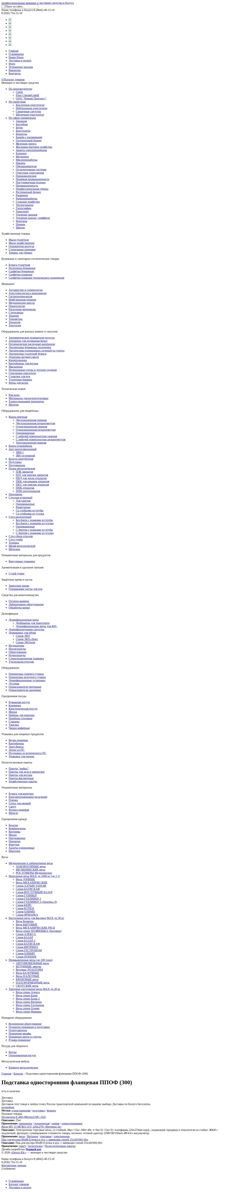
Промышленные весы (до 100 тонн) (30, 959)
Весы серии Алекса (28, 992)
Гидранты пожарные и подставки (29, 1027)
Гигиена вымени (19, 601)
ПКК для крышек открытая (32, 481)
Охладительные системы (31, 169)
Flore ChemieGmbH (27, 95)
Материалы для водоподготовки (28, 398)
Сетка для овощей (20, 803)
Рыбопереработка (26, 198)
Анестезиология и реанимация (27, 293)
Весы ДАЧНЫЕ (25, 879)
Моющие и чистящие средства (20, 82)
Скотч (12, 806)
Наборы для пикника (21, 715)
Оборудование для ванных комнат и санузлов (29, 331)
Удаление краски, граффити (33, 217)
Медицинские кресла (22, 302)
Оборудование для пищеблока (19, 410)
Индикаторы (16, 645)
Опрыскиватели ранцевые (25, 690)
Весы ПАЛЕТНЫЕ (27, 976)
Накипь (20, 163)
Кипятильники (18, 360)
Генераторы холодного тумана (27, 677)
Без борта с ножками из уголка (35, 523)
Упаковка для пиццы (21, 756)
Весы (4, 857)
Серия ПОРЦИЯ (26, 956)
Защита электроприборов (31, 150)
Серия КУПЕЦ (25, 908)
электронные (62, 1136)
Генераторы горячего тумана (26, 673)
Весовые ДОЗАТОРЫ (29, 969)
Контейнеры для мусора (23, 363)
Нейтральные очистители (31, 108)
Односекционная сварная (31, 426)
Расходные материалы (22, 309)
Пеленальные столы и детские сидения (33, 369)
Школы (20, 227)
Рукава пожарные (19, 1039)
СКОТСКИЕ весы (27, 985)
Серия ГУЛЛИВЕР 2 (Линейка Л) (36, 901)
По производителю (20, 88)
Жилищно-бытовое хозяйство (34, 146)
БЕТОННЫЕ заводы (28, 966)
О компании (16, 54)
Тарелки (14, 724)
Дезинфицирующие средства (26, 629)
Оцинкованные (25, 432)
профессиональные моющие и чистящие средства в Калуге (37, 2)
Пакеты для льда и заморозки (27, 771)
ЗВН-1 (20, 452)
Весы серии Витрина (29, 1001)
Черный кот (33, 1149)
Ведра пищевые (18, 740)
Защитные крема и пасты (16, 579)
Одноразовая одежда (14, 819)
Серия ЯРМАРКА (27, 914)
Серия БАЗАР (24, 937)
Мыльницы (16, 366)
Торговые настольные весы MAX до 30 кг (34, 989)
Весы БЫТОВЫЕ (26, 924)
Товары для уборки (20, 252)
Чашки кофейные (19, 728)
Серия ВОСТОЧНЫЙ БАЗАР (34, 892)
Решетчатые (23, 507)
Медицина (22, 156)
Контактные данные (13, 1165)
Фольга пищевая (19, 809)
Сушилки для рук (19, 376)
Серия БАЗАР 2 (25, 940)
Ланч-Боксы (16, 746)
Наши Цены (16, 57)
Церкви (20, 224)
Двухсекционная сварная (31, 420)
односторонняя (21, 1110)
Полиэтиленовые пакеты (16, 762)
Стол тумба (16, 539)
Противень (15, 494)
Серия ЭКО (23, 635)
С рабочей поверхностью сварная (36, 436)
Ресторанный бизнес (28, 192)
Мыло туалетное (19, 239)
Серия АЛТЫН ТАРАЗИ (31, 885)
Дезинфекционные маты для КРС (36, 626)
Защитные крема (19, 585)
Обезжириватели (26, 166)
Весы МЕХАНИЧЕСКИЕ (31, 882)
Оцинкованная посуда (22, 1055)
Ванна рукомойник (20, 445)
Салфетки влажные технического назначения (36, 277)
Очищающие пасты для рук (25, 588)
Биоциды (21, 134)
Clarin (19, 92)
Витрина (32, 1136)
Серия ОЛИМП (25, 911)
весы (22, 1136)
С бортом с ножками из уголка (35, 533)
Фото (12, 63)
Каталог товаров (19, 1184)
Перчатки (14, 841)
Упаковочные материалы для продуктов (25, 555)
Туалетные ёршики (20, 379)
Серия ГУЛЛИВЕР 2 (28, 898)
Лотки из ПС (17, 749)
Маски (13, 834)
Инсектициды (17, 648)
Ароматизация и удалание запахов (22, 567)
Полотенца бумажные (22, 268)
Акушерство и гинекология (25, 289)
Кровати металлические (23, 1067)
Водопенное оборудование (25, 1023)
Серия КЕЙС (24, 905)
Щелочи (14, 404)
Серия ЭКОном (25, 642)
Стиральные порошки (22, 249)
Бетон (19, 127)
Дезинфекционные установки (27, 680)
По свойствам (17, 101)
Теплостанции (24, 204)
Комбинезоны (17, 828)
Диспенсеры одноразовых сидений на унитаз (36, 350)
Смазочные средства (28, 111)
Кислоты (14, 394)
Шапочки (14, 851)
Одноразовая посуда (13, 696)
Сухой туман (16, 573)
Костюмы (14, 831)
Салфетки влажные (20, 274)
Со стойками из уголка (30, 513)
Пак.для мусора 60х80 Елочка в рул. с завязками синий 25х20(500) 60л (44, 1139)
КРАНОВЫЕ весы (27, 979)
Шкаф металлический (22, 545)
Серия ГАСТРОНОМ (29, 950)
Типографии (23, 208)
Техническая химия (13, 388)
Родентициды (17, 655)
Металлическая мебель (15, 1061)
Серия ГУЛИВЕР (26, 895)
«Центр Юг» (18, 1152)
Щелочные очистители (30, 114)
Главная (13, 50)
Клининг (21, 153)
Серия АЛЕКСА (26, 934)
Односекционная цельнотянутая (36, 429)
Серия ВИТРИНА (27, 947)
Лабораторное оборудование (26, 604)
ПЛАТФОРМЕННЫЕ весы (32, 982)
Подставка (15, 462)
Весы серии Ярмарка (29, 1011)
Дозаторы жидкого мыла (24, 356)
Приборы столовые (20, 718)
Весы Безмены (25, 921)
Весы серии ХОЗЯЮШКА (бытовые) (38, 930)
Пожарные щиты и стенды (25, 1036)
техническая (41, 1123)
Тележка (14, 542)
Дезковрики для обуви (22, 632)
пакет (22, 1146)
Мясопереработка (26, 159)
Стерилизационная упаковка (26, 658)
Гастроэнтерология (20, 296)
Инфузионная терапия (22, 299)
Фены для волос (18, 382)
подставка (38, 1110)
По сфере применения (22, 117)
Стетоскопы (16, 312)
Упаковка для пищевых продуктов (22, 734)
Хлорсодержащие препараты (26, 401)
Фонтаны (21, 221)
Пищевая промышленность (32, 179)
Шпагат (13, 813)
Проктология (17, 306)
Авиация (21, 121)
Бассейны (22, 124)
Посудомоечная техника (30, 182)
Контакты (15, 73)
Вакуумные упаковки (22, 561)
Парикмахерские (26, 175)
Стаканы (14, 721)
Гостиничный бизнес (29, 140)
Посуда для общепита (14, 1046)
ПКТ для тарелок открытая (32, 484)
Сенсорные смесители (22, 373)
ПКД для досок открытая (31, 478)
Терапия (14, 315)
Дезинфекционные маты (24, 619)
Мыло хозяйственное (21, 242)
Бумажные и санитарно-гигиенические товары (30, 258)
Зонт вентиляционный (22, 449)
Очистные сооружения (30, 172)
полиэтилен (35, 1146)
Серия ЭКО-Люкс (27, 639)
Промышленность (27, 185)
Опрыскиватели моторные (25, 686)
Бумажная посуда (19, 702)
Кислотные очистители (30, 104)
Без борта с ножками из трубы (34, 520)
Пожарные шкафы (20, 1033)
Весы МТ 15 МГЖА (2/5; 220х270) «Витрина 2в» (31, 1126)
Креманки (15, 705)
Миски (13, 711)
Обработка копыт (19, 607)
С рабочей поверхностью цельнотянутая (40, 439)
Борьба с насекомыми (29, 137)
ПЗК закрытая (24, 471)
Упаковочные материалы (16, 787)
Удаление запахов (26, 214)
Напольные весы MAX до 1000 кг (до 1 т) (34, 876)
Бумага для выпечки (21, 793)
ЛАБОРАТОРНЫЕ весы (31, 866)
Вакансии (15, 70)
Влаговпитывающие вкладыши (28, 796)
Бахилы (13, 825)
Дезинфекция (9, 613)
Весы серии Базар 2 (28, 998)
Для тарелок (23, 500)
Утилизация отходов (21, 661)
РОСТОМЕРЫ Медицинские (34, 872)
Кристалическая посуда (23, 708)
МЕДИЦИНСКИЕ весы (30, 869)
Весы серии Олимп (28, 1008)
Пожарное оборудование (16, 1017)
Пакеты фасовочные (21, 778)
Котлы (13, 1052)
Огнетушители (18, 1030)
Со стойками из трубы (29, 510)
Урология (14, 322)
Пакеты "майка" (19, 768)
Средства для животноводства (20, 595)
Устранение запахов (21, 66)
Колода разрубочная (21, 458)
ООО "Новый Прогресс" (31, 98)
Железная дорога (26, 143)
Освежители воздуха (21, 246)
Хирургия (15, 325)
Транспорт (22, 211)
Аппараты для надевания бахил (28, 340)
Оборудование (17, 652)
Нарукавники (17, 838)
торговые (46, 1136)
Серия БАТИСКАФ (28, 889)
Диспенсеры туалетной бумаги (28, 353)
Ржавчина (22, 195)
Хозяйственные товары (15, 233)
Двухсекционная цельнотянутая (35, 423)
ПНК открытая (25, 487)
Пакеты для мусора (20, 775)
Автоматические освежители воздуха (32, 337)
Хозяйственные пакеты (23, 781)
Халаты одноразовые (21, 847)
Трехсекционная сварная (31, 442)
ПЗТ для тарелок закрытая (32, 474)
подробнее (7, 1107)
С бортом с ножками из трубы (34, 529)
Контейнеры (16, 743)
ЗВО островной (25, 455)
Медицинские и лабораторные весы (31, 863)
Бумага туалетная (19, 264)
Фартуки (14, 844)
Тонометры (15, 318)
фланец (51, 1110)
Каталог (18, 1073)
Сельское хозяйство (28, 201)
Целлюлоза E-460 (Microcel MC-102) (23, 1117)
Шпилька (14, 549)
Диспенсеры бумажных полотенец (30, 347)
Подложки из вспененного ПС (27, 753)
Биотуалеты (23, 130)
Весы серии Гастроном (30, 1005)
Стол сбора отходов (21, 536)
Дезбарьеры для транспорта (33, 623)
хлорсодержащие (71, 1123)
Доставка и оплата (20, 60)
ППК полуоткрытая (28, 491)
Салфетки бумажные (21, 271)
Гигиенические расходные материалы (32, 344)
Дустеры (14, 683)
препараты (25, 1123)
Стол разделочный (20, 516)
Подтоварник (17, 465)
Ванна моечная (18, 416)
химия (55, 1123)
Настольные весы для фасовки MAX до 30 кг (36, 918)
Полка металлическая (22, 468)
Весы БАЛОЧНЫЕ (27, 972)
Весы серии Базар (27, 995)
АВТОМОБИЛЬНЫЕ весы (32, 963)
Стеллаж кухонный (20, 497)
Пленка (13, 800)
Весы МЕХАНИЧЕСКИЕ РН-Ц (35, 927)
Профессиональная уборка (32, 188)
